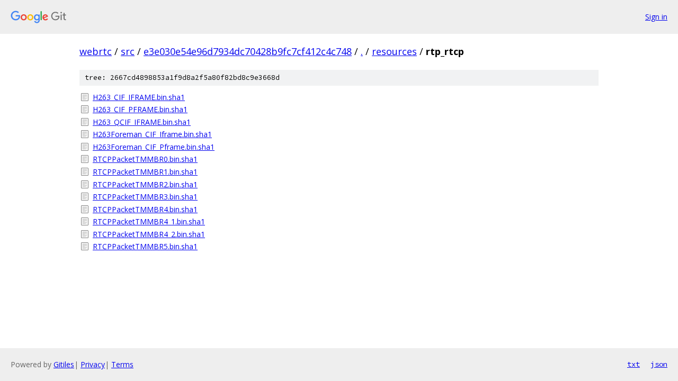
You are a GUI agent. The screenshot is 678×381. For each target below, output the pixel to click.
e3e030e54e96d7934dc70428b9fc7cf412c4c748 (248, 51)
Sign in (656, 17)
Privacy (93, 364)
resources (394, 51)
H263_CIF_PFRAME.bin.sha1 (140, 109)
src (128, 51)
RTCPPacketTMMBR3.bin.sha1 (145, 197)
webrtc (95, 51)
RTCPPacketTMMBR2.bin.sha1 (145, 184)
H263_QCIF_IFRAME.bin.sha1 (142, 122)
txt (633, 364)
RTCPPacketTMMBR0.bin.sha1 (145, 159)
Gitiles (63, 364)
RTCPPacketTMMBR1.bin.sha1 (145, 172)
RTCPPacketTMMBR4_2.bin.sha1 (149, 234)
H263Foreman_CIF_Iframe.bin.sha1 (152, 134)
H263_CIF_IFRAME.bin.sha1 (139, 97)
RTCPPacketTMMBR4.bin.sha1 (145, 209)
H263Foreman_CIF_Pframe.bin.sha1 (154, 147)
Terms (122, 364)
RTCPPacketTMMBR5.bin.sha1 (145, 246)
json (658, 364)
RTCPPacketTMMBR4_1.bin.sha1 (149, 221)
